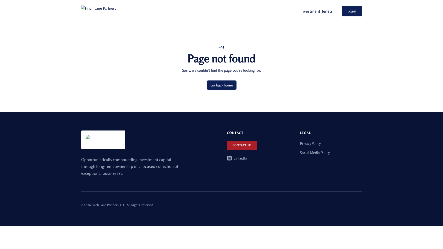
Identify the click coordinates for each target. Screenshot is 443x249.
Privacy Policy (310, 143)
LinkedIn (240, 158)
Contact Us (242, 145)
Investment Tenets (316, 11)
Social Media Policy (315, 152)
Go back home (221, 85)
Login (351, 11)
